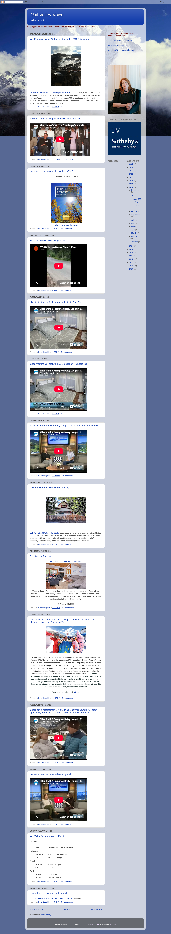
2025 (131, 164)
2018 (131, 187)
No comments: (68, 159)
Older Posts (96, 909)
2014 (131, 256)
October (134, 211)
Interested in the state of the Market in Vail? (51, 171)
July (133, 220)
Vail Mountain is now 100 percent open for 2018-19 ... (136, 201)
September (135, 215)
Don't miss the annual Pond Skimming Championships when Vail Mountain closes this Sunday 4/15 (62, 620)
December (135, 190)
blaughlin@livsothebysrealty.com (121, 50)
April (133, 230)
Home (66, 909)
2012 (131, 262)
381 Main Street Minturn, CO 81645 (44, 533)
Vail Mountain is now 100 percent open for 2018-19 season (59, 39)
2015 (131, 252)
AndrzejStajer (93, 924)
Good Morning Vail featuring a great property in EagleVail (58, 364)
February (135, 236)
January (134, 242)
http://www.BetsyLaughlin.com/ (120, 40)
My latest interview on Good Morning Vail (50, 774)
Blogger (113, 924)
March (134, 233)
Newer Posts (37, 909)
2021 (131, 177)
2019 (131, 184)
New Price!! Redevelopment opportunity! (50, 487)
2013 (131, 259)
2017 (131, 246)
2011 (131, 266)
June (133, 223)
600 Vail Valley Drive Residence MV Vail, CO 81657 (51, 898)
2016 (131, 249)
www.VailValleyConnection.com (120, 45)
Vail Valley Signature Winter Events (47, 836)
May (133, 226)
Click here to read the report (66, 225)
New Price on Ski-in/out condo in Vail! (48, 893)
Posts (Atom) (46, 915)
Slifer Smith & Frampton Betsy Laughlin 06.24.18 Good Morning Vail (64, 425)
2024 (131, 167)
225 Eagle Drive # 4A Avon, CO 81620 (65, 561)
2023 (131, 171)
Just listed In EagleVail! (41, 556)
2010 (131, 269)
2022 (131, 174)
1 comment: (66, 107)
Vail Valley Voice (47, 14)
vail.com (76, 692)
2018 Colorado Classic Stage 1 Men (48, 240)
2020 (131, 181)
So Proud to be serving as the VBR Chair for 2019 (55, 118)
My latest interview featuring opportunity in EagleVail (56, 302)
